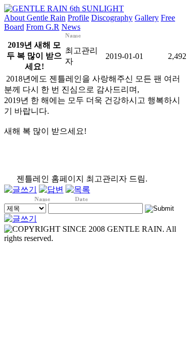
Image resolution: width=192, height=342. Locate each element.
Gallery (147, 17)
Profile (78, 17)
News (70, 27)
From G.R (42, 27)
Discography (112, 17)
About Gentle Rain (35, 17)
